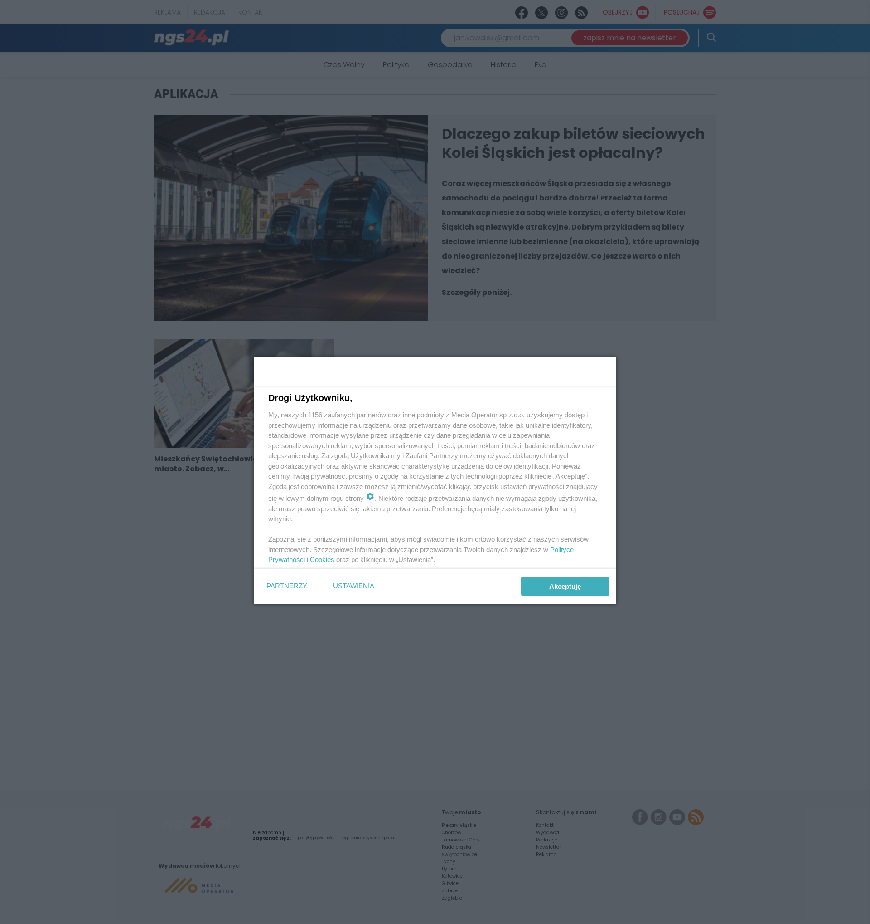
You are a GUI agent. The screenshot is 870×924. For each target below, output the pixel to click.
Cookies (322, 559)
